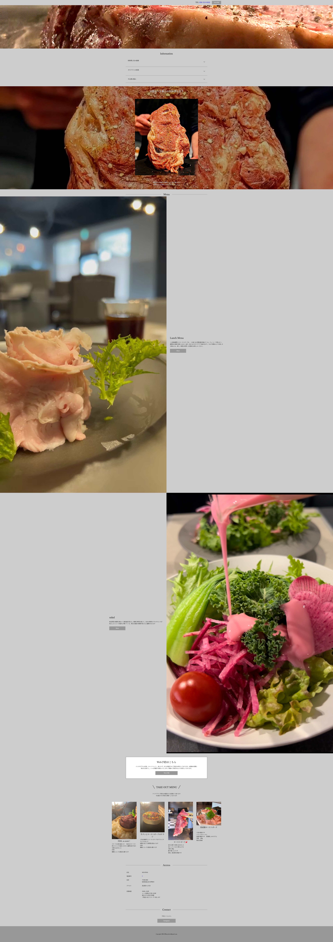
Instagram (166, 920)
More (178, 350)
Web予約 (216, 2)
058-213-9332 (204, 2)
